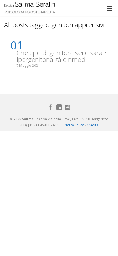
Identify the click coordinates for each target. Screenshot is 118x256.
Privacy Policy (73, 125)
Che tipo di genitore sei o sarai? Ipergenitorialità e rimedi (61, 56)
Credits (92, 125)
